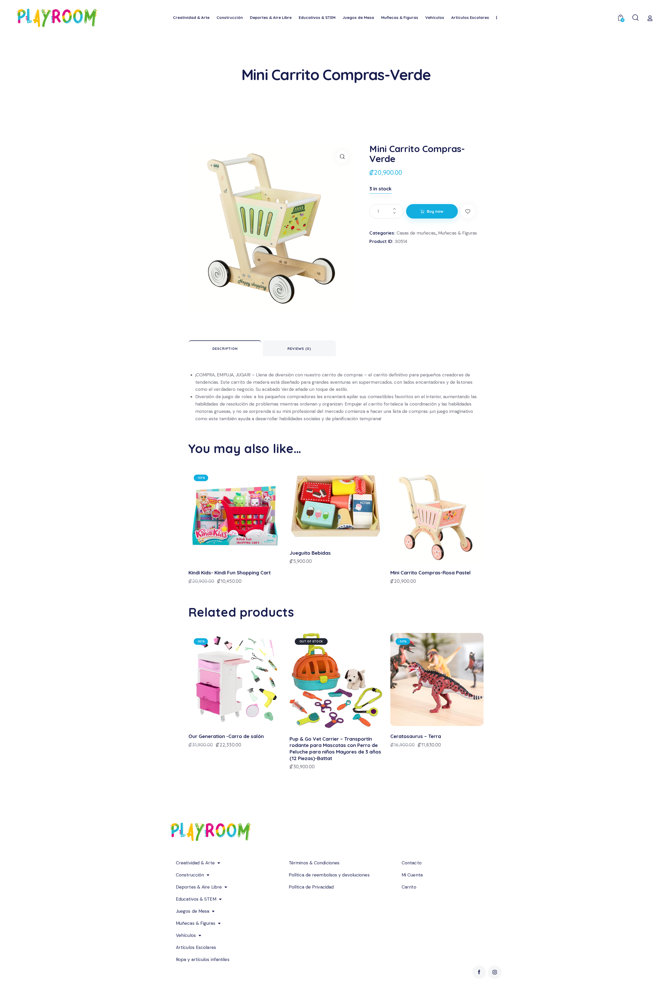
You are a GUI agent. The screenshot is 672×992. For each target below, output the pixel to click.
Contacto (412, 863)
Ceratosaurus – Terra (415, 736)
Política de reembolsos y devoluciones (329, 875)
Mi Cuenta (412, 875)
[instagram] (494, 972)
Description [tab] (225, 348)
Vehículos (186, 935)
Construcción (190, 875)
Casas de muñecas (416, 233)
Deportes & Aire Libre (199, 887)
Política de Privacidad (311, 887)
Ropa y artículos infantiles (202, 959)
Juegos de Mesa (192, 911)
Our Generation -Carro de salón (226, 736)
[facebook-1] (479, 972)
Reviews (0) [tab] (299, 348)
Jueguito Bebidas (310, 553)
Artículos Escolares (196, 947)
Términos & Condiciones (314, 863)
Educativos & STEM (196, 899)
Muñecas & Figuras (457, 233)
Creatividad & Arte (195, 863)
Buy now (435, 211)
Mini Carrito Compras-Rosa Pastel (430, 572)
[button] (342, 156)
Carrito (409, 887)
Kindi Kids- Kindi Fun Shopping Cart (229, 572)
